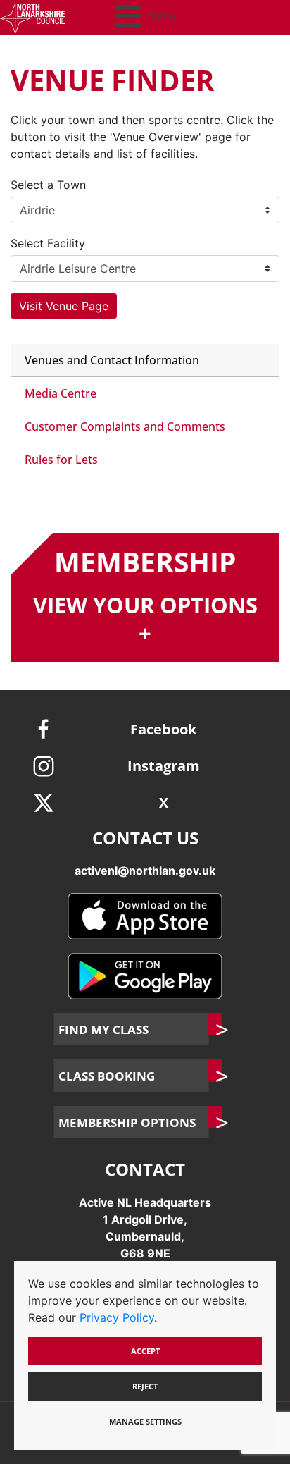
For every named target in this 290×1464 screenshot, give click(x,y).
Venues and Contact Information (112, 360)
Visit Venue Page (63, 306)
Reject (145, 1386)
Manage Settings (145, 1421)
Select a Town (48, 185)
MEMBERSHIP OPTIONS (127, 1122)
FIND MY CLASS (103, 1029)
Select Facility (48, 243)
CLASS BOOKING (106, 1075)
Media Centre (60, 393)
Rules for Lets (61, 459)
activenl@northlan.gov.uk (145, 870)
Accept (145, 1351)
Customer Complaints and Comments (125, 426)
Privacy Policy (117, 1317)
